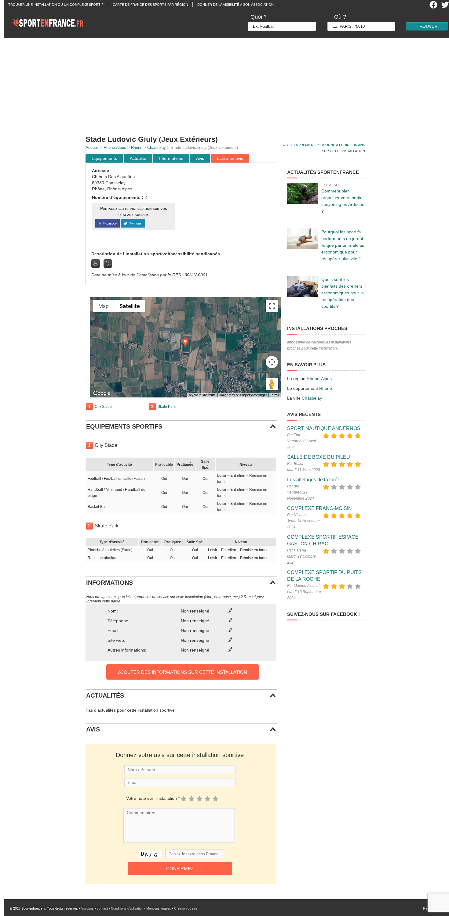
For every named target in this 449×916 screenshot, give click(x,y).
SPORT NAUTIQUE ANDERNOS (323, 428)
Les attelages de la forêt (313, 479)
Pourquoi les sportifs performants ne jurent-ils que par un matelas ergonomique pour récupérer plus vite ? (343, 245)
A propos (87, 908)
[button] (185, 342)
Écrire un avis (230, 158)
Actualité (138, 158)
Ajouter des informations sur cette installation (182, 672)
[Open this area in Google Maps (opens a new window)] (102, 393)
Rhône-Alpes (115, 147)
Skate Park (167, 406)
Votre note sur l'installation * (153, 798)
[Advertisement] (228, 84)
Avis (200, 158)
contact (102, 908)
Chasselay (156, 147)
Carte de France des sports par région (150, 4)
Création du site (185, 908)
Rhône (136, 147)
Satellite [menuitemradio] (129, 306)
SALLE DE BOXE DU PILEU (318, 457)
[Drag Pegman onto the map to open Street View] (272, 384)
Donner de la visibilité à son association (235, 4)
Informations (171, 158)
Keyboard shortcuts (202, 395)
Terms (274, 395)
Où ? (340, 17)
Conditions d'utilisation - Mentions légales (141, 908)
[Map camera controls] (272, 362)
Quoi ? (258, 17)
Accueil (92, 147)
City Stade (103, 406)
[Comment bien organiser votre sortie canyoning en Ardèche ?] (302, 193)
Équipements (104, 158)
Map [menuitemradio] (103, 306)
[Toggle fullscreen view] (272, 306)
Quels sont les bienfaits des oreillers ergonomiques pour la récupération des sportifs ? (342, 293)
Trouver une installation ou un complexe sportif (56, 4)
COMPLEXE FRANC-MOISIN (319, 508)
